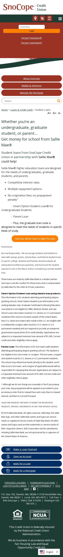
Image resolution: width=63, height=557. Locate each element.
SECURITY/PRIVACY (41, 485)
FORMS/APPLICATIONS (42, 482)
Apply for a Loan (22, 463)
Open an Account (22, 456)
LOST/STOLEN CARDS (15, 485)
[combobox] (49, 552)
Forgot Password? (31, 37)
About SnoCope (31, 78)
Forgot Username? (31, 42)
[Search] (58, 101)
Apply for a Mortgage (24, 470)
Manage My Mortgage (31, 92)
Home (4, 109)
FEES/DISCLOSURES (15, 482)
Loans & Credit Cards (21, 109)
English (49, 552)
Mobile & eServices (32, 85)
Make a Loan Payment (25, 449)
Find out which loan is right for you (35, 238)
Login (31, 31)
